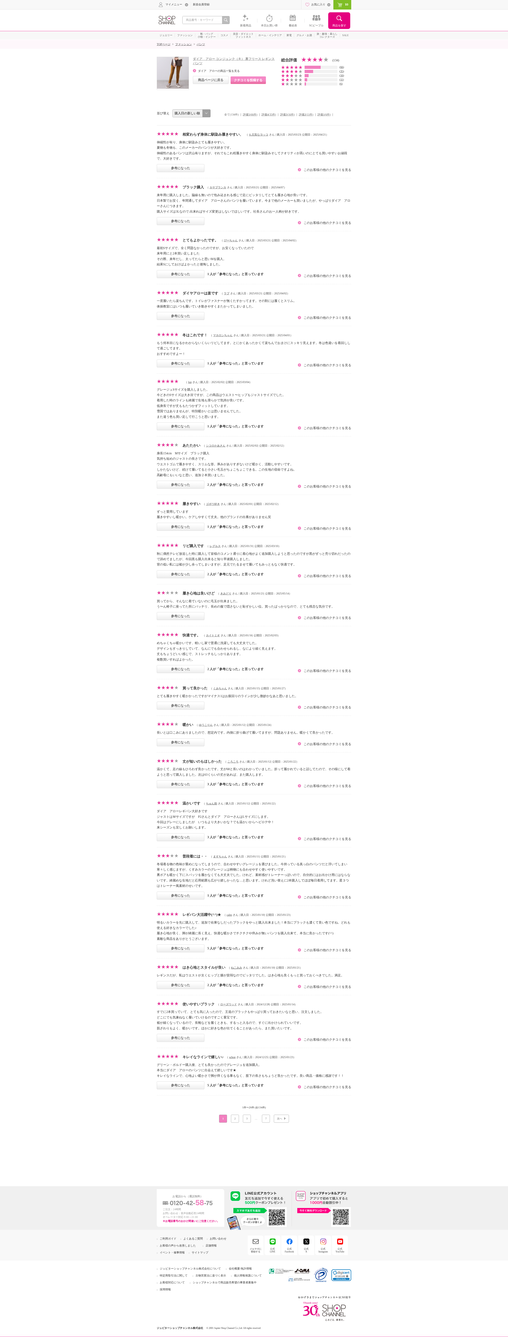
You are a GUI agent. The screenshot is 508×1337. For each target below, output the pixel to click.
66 (341, 67)
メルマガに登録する (256, 1250)
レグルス (215, 546)
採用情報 (165, 1289)
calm (229, 914)
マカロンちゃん (223, 335)
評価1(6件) (324, 114)
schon (232, 1057)
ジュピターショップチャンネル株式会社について (190, 1268)
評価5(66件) (250, 114)
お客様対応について (172, 1282)
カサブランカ (218, 187)
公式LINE (272, 1250)
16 (341, 75)
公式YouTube (340, 1250)
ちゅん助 (211, 803)
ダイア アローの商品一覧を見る (219, 70)
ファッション (183, 44)
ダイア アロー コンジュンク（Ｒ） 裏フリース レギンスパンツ (234, 61)
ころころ (233, 761)
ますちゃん (220, 856)
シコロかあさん (215, 445)
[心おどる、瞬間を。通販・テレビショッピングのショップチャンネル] (167, 20)
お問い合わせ (218, 1238)
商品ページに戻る (210, 80)
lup (190, 382)
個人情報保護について (248, 1275)
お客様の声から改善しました (178, 1245)
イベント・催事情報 (172, 1252)
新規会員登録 (201, 4)
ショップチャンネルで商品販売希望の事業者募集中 (225, 1282)
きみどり (225, 593)
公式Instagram (323, 1250)
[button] (341, 1275)
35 (341, 71)
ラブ (226, 293)
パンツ (201, 44)
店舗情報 (211, 1245)
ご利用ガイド (168, 1238)
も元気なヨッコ (258, 134)
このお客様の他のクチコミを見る (327, 169)
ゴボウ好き (213, 504)
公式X (306, 1250)
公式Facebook (289, 1250)
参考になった (180, 168)
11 (341, 79)
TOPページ (163, 44)
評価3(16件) (287, 114)
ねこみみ (236, 967)
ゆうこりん (206, 724)
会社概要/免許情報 (240, 1268)
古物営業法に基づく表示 (210, 1275)
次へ (279, 1118)
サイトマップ (200, 1252)
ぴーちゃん (231, 240)
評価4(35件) (269, 114)
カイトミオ (213, 635)
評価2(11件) (306, 114)
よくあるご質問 (193, 1238)
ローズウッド (228, 1004)
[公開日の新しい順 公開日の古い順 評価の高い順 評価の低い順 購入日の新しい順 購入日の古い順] (191, 113)
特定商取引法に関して (174, 1275)
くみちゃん (220, 688)
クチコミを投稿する (248, 80)
